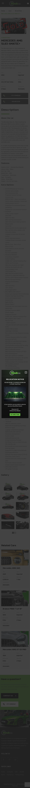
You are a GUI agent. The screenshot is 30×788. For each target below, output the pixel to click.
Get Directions (15, 414)
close (26, 372)
